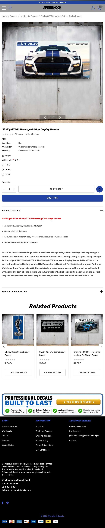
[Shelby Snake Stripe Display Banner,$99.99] (18, 330)
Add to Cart (56, 189)
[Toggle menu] (4, 8)
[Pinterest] (8, 503)
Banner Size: (11, 160)
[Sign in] (93, 8)
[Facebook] (2, 503)
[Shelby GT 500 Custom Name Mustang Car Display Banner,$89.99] (87, 330)
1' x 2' (8, 165)
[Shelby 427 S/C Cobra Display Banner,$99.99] (52, 330)
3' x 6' (8, 175)
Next (60, 117)
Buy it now (52, 198)
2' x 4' (8, 170)
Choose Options (18, 372)
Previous (45, 117)
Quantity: (6, 182)
